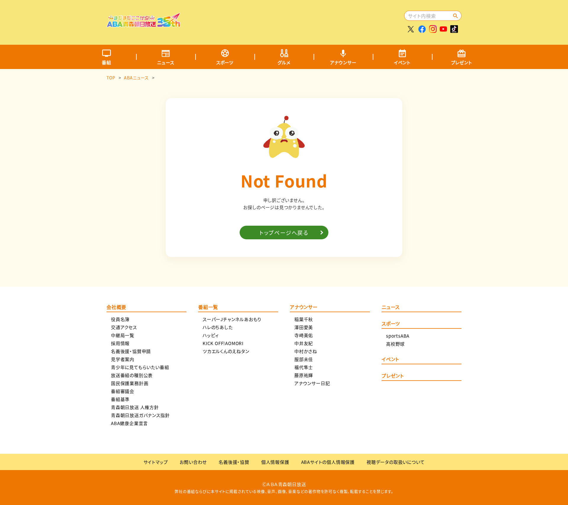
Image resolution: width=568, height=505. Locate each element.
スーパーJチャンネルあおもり (232, 319)
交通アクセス (124, 327)
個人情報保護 (275, 462)
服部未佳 (303, 359)
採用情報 (120, 343)
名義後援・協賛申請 (131, 351)
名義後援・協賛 (234, 462)
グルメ (283, 62)
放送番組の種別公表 (132, 375)
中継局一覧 (122, 335)
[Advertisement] (295, 19)
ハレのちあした (218, 327)
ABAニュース (136, 78)
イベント (402, 62)
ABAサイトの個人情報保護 (328, 462)
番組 (106, 62)
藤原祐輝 (303, 375)
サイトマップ (155, 462)
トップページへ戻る (284, 232)
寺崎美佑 (303, 335)
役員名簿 (120, 319)
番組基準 (120, 399)
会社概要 (116, 307)
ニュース (165, 62)
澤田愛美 (303, 327)
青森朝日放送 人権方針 (135, 407)
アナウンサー (343, 62)
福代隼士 (303, 367)
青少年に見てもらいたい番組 (140, 367)
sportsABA (397, 336)
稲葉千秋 (303, 319)
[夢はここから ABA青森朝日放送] (143, 23)
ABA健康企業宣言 (129, 423)
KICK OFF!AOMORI (223, 343)
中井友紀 (303, 343)
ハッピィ (211, 335)
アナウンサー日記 (312, 383)
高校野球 (395, 344)
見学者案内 (122, 359)
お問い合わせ (193, 462)
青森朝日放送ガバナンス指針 (140, 415)
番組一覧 (208, 307)
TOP (110, 78)
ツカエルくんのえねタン (226, 351)
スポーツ (224, 62)
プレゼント (461, 62)
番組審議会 (122, 391)
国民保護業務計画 (129, 383)
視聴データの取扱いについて (396, 462)
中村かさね (305, 351)
